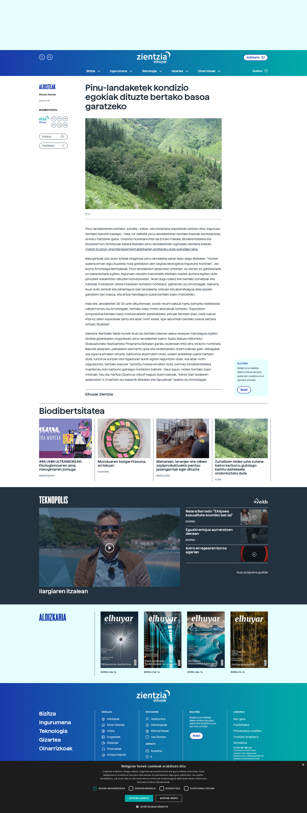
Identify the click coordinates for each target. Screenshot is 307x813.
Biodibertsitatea (48, 110)
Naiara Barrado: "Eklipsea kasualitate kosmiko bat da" (209, 513)
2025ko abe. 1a (195, 672)
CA (59, 125)
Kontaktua (240, 742)
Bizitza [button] (91, 71)
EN (54, 125)
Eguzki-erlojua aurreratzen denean (209, 532)
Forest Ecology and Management (110, 249)
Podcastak (114, 749)
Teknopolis (53, 499)
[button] (42, 57)
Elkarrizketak (115, 725)
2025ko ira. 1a (237, 672)
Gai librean (158, 737)
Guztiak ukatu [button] (169, 798)
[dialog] (153, 787)
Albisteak (47, 86)
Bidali (244, 389)
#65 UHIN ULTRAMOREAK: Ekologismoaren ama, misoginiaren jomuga (60, 465)
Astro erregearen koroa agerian (206, 550)
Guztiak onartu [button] (139, 798)
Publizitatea (241, 725)
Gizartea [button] (177, 71)
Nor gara (239, 719)
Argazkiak (113, 737)
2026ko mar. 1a (152, 672)
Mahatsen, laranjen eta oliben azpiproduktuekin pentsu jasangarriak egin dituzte (181, 465)
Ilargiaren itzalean (63, 591)
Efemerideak (159, 731)
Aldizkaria (253, 57)
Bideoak (112, 742)
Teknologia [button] (149, 71)
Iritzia (110, 731)
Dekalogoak (158, 725)
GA (65, 125)
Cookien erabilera (245, 737)
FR (65, 119)
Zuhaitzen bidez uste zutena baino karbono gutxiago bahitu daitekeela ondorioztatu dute (239, 467)
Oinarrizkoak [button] (206, 71)
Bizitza (47, 713)
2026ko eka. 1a (108, 672)
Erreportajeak (116, 754)
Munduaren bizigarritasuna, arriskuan (122, 463)
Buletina (258, 71)
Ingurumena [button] (118, 71)
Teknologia (53, 731)
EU (54, 119)
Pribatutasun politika (247, 731)
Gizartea (50, 739)
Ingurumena (55, 722)
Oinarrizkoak (55, 748)
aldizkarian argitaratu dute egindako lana (167, 249)
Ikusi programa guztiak (252, 572)
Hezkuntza (157, 719)
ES (59, 119)
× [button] (303, 764)
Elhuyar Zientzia (47, 94)
